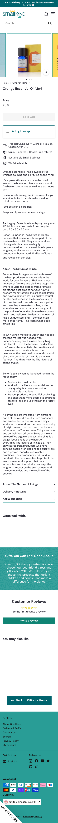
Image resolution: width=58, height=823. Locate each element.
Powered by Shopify (32, 816)
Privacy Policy (11, 740)
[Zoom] (46, 72)
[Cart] (46, 14)
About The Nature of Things (20, 484)
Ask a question (12, 499)
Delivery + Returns (14, 491)
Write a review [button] (29, 620)
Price (6, 100)
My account (9, 745)
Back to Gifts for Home (31, 700)
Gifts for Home (19, 82)
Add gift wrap (21, 131)
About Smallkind (12, 724)
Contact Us (9, 732)
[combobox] (29, 23)
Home (6, 82)
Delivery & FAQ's (12, 728)
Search (7, 736)
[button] (11, 811)
